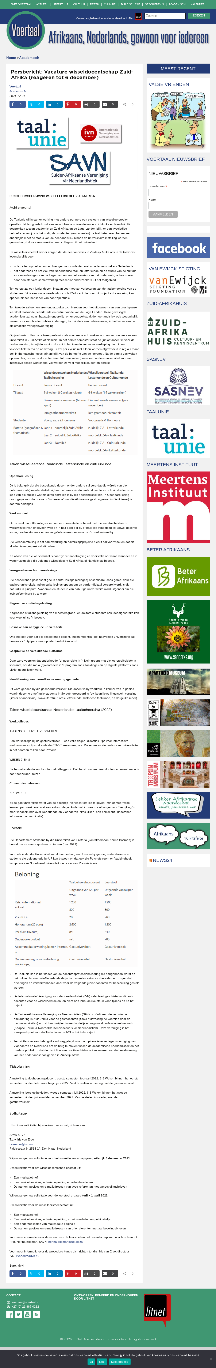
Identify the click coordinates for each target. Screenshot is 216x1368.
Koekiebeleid (119, 1361)
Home (11, 58)
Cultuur (79, 4)
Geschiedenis (154, 4)
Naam (152, 199)
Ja (91, 1361)
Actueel (42, 4)
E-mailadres (157, 186)
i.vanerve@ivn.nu (21, 1144)
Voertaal (15, 86)
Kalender (197, 4)
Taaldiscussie (130, 4)
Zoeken (199, 15)
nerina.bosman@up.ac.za (65, 1241)
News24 (162, 860)
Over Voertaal (21, 4)
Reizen (94, 4)
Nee (102, 1361)
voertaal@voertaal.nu (26, 1302)
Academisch (177, 4)
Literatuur (60, 4)
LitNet (77, 1339)
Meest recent (178, 68)
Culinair (110, 4)
